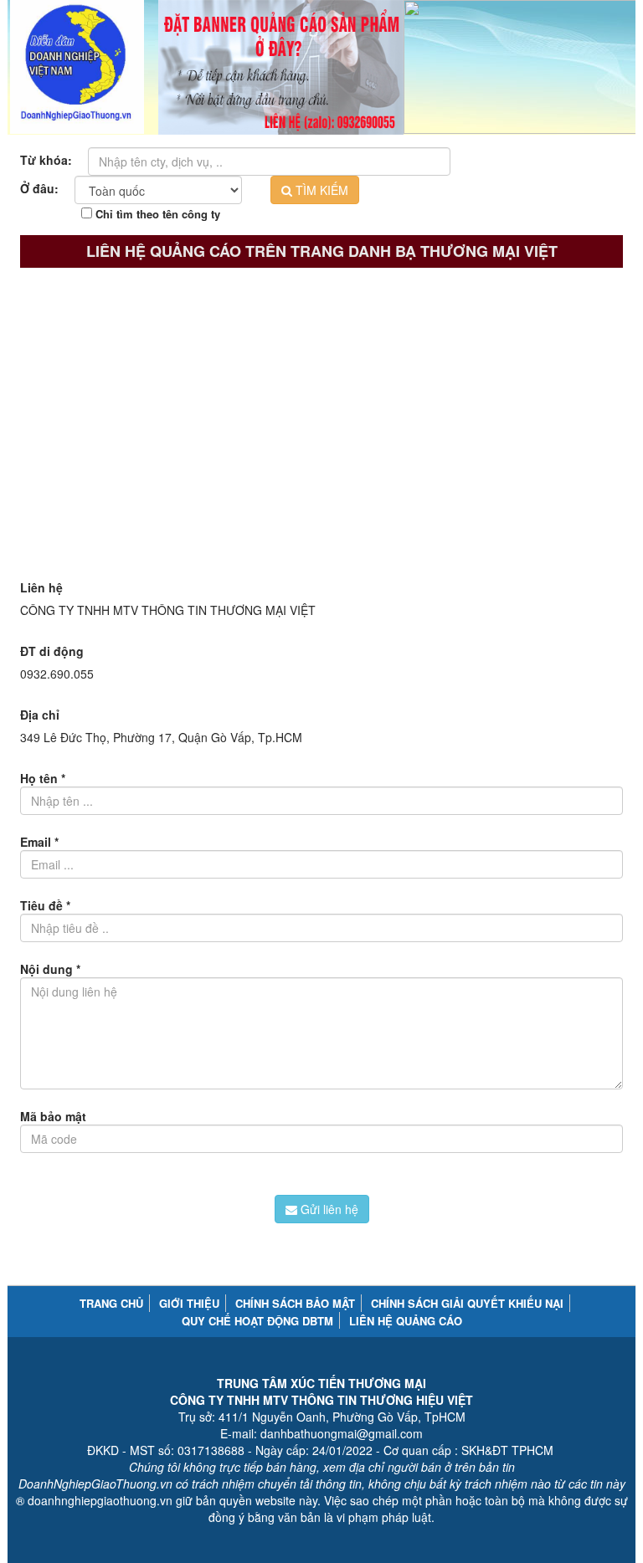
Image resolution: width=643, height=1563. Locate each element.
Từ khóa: (46, 159)
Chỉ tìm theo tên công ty (156, 214)
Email (39, 841)
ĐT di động (52, 651)
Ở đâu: (39, 188)
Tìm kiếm (320, 190)
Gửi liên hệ (327, 1209)
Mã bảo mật (53, 1116)
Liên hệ (41, 587)
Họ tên (42, 778)
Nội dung (50, 969)
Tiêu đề (45, 905)
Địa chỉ (39, 714)
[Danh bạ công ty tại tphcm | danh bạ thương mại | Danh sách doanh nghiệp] (77, 67)
